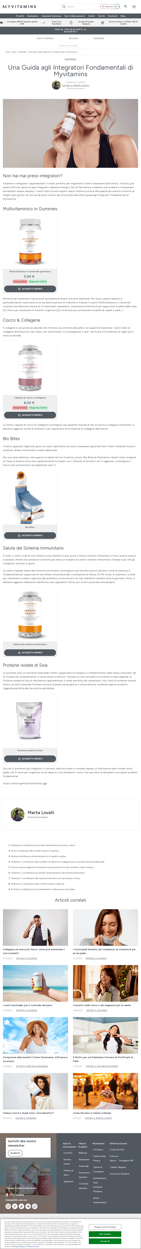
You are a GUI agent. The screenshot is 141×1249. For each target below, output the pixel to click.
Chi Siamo (98, 1149)
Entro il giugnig (26, 958)
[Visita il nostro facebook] (15, 1206)
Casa (8, 52)
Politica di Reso (68, 1172)
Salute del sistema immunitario (30, 644)
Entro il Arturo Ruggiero (32, 1066)
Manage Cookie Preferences (21, 1188)
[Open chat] (34, 1206)
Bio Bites (30, 527)
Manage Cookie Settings (105, 1227)
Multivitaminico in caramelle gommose (30, 271)
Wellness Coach (111, 7)
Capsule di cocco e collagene (30, 398)
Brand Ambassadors (100, 1200)
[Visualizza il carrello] (134, 6)
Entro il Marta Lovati (75, 85)
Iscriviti (15, 1153)
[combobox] (90, 6)
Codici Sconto (117, 1149)
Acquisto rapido (32, 289)
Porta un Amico (121, 1158)
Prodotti (20, 16)
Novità (101, 16)
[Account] (126, 7)
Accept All (105, 1241)
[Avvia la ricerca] (64, 6)
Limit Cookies (105, 1234)
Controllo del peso (83, 1186)
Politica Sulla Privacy (99, 1158)
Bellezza (73, 38)
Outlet (91, 16)
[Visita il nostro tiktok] (21, 1206)
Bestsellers (33, 16)
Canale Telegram (118, 1167)
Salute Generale (45, 38)
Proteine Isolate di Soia (30, 750)
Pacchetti (112, 16)
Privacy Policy (18, 1246)
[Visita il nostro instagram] (8, 1206)
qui (45, 783)
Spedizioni (69, 1181)
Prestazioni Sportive (84, 1175)
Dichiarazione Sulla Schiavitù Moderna (99, 1185)
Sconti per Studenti (119, 1174)
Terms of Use (33, 1246)
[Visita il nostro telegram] (28, 1206)
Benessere (99, 38)
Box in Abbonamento (75, 16)
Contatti (68, 1153)
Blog (123, 16)
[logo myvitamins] (19, 6)
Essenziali (83, 1166)
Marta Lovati (41, 812)
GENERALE (70, 59)
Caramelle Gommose (51, 16)
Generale (22, 52)
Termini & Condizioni (98, 1169)
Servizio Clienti (67, 1161)
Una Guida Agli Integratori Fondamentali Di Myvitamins (52, 52)
